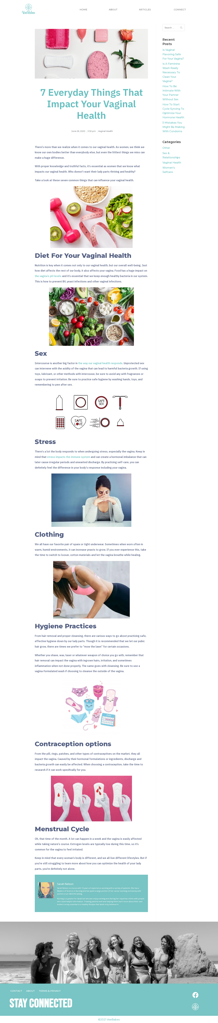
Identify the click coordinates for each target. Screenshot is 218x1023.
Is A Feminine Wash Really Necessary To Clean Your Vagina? (171, 72)
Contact (16, 990)
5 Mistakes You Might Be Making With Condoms (173, 127)
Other (166, 147)
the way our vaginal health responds (100, 363)
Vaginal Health (105, 131)
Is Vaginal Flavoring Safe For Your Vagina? (173, 54)
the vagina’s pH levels (48, 276)
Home (83, 9)
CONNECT (180, 9)
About (113, 9)
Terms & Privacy (50, 990)
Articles (145, 9)
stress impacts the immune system (68, 456)
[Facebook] (195, 995)
